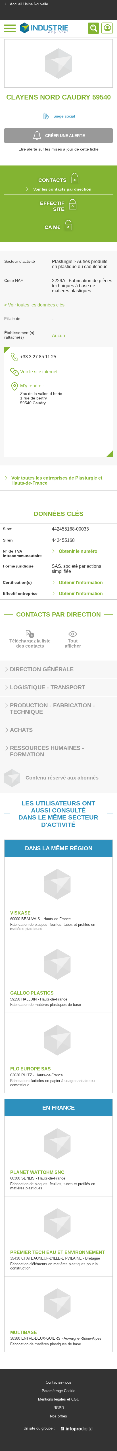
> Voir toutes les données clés (34, 304)
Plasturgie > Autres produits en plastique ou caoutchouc (79, 264)
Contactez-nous (59, 1382)
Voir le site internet (38, 371)
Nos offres (58, 1416)
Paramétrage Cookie (58, 1391)
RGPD (58, 1408)
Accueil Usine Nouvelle (29, 4)
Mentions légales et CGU (58, 1399)
